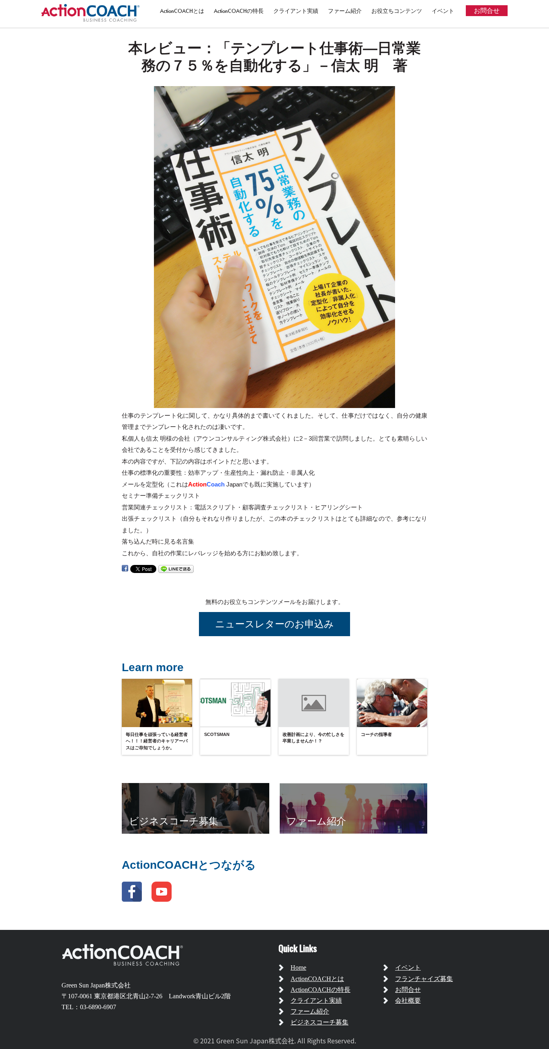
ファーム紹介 (345, 10)
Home (298, 967)
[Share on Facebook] (125, 568)
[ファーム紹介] (353, 807)
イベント (443, 10)
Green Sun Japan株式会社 (96, 985)
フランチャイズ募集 (424, 978)
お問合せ (487, 10)
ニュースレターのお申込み (274, 623)
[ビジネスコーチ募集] (195, 807)
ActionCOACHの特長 (239, 10)
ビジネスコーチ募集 (319, 1022)
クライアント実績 (295, 10)
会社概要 (408, 1000)
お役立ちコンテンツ (396, 10)
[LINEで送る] (176, 568)
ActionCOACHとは (182, 10)
